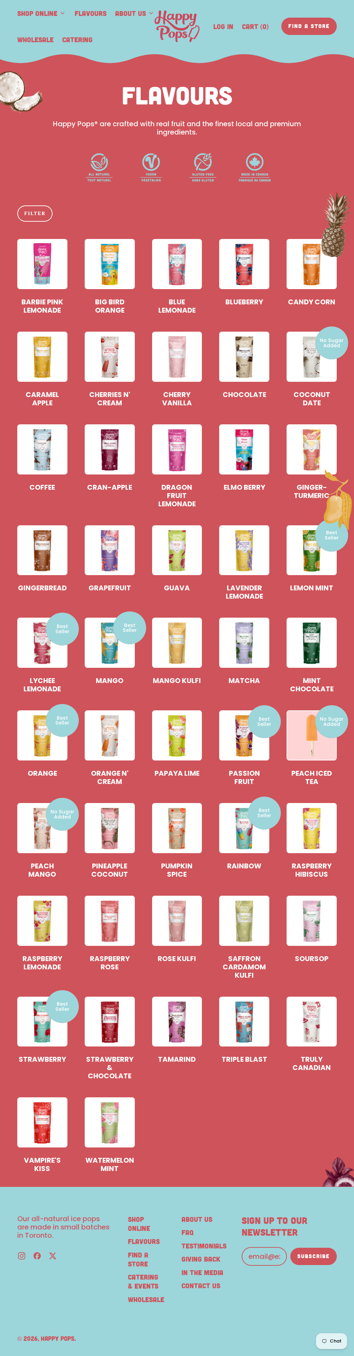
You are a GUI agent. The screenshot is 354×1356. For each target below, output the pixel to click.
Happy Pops (57, 1338)
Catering (77, 39)
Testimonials (203, 1246)
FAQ (187, 1232)
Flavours (90, 13)
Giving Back (200, 1259)
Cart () (255, 28)
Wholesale (35, 39)
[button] (35, 213)
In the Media (202, 1272)
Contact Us (200, 1285)
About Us (196, 1219)
